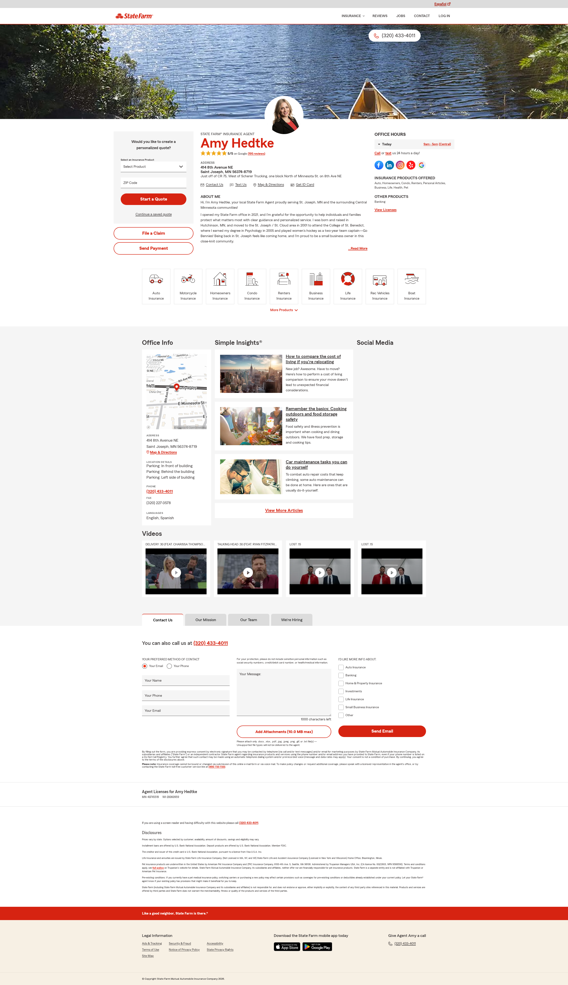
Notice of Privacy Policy (184, 949)
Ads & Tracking (152, 943)
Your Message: (250, 674)
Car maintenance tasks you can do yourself (316, 465)
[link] (134, 16)
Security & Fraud (180, 943)
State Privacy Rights (220, 949)
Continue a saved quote (154, 214)
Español (440, 4)
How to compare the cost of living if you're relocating (313, 359)
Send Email (382, 731)
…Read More (357, 248)
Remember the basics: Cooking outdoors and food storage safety (316, 414)
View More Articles (284, 510)
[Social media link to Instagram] (400, 165)
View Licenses (385, 210)
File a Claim (153, 233)
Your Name (153, 680)
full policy (158, 867)
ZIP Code (130, 183)
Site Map (148, 956)
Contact (422, 16)
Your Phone (181, 666)
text (388, 153)
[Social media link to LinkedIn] (389, 165)
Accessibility (215, 943)
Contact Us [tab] (162, 620)
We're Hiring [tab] (291, 620)
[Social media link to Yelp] (410, 165)
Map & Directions (163, 452)
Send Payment (153, 248)
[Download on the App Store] (287, 946)
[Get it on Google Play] (317, 946)
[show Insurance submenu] (363, 16)
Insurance (351, 16)
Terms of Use (150, 949)
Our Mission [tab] (205, 620)
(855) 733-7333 (217, 766)
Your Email (156, 666)
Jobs (400, 16)
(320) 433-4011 (159, 491)
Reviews (380, 16)
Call (378, 153)
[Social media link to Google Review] (421, 165)
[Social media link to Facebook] (379, 165)
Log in (444, 16)
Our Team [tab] (248, 620)
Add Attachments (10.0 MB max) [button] (284, 732)
